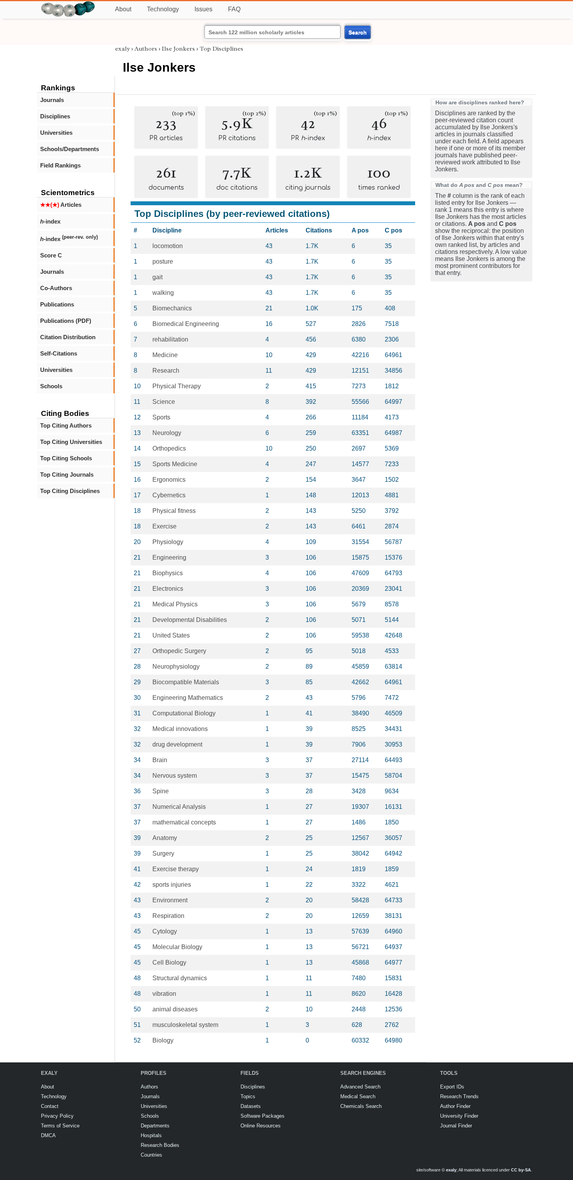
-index (50, 221)
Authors (145, 49)
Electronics (167, 588)
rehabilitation (170, 339)
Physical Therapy (176, 386)
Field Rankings (60, 165)
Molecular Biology (177, 947)
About (123, 9)
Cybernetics (169, 495)
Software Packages (263, 1116)
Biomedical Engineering (185, 324)
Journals (52, 100)
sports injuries (171, 884)
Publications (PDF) (65, 320)
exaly (122, 49)
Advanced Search (360, 1087)
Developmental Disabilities (189, 619)
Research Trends (459, 1096)
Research (165, 370)
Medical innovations (180, 729)
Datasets (251, 1106)
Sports (161, 417)
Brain (159, 760)
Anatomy (164, 838)
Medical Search (357, 1096)
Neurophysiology (176, 666)
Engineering (169, 557)
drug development (177, 744)
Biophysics (167, 573)
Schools (51, 386)
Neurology (166, 433)
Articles (60, 204)
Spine (160, 791)
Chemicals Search (361, 1106)
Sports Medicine (174, 464)
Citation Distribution (68, 337)
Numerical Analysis (179, 806)
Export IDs (452, 1087)
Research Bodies (160, 1145)
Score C (51, 255)
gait (157, 277)
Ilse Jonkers (178, 49)
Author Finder (455, 1106)
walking (163, 292)
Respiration (168, 915)
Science (163, 401)
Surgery (163, 853)
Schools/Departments (69, 149)
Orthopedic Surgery (179, 651)
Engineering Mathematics (187, 697)
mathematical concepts (184, 822)
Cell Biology (169, 962)
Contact (49, 1106)
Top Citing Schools (66, 458)
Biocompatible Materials (185, 682)
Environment (169, 900)
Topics (248, 1096)
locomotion (167, 246)
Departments (155, 1126)
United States (171, 635)
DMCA (48, 1135)
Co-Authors (56, 288)
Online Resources (261, 1126)
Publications (57, 304)
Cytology (164, 931)
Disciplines (55, 116)
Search (357, 32)
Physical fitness (174, 510)
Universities (56, 132)
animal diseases (175, 1009)
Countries (151, 1155)
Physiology (167, 542)
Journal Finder (456, 1126)
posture (162, 261)
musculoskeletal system (185, 1024)
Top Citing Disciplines (70, 491)
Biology (162, 1040)
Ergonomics (169, 479)
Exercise (164, 526)
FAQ (234, 9)
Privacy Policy (57, 1116)
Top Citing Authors (66, 425)
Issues (203, 9)
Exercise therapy (175, 869)
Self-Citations (58, 353)
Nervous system (174, 775)
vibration (164, 993)
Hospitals (151, 1135)
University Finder (459, 1116)
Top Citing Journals (67, 474)
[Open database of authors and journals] (68, 4)
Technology (163, 9)
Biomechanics (172, 308)
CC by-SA (521, 1170)
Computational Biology (184, 713)
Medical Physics (175, 604)
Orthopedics (169, 448)
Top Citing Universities (71, 442)
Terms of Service (60, 1126)
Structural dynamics (179, 978)
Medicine (165, 355)
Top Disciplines (221, 49)
